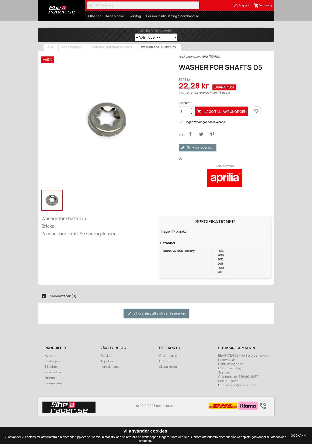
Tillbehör (94, 16)
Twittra (201, 134)
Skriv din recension (200, 147)
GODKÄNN (298, 435)
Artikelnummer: (190, 57)
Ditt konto (169, 348)
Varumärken (53, 383)
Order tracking (169, 356)
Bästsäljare (53, 361)
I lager (166, 231)
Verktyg (135, 16)
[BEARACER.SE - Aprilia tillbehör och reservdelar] (61, 9)
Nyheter (51, 356)
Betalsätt (107, 356)
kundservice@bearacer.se (237, 385)
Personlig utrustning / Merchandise (172, 16)
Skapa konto (168, 367)
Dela (190, 134)
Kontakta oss (109, 367)
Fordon (50, 378)
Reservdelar (115, 16)
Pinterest (212, 134)
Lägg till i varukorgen (222, 111)
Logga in (165, 361)
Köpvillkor (107, 361)
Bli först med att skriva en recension (159, 313)
